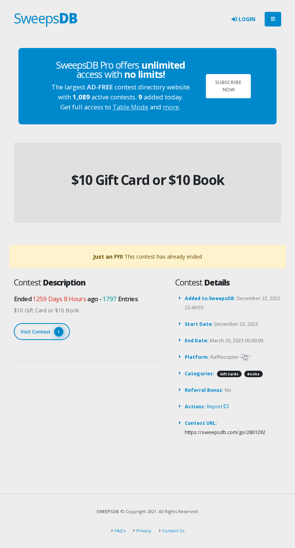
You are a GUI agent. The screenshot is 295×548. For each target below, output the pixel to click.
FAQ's (119, 530)
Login (246, 19)
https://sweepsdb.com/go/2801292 (225, 432)
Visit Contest (35, 331)
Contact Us (172, 530)
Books (253, 373)
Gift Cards (229, 373)
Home (132, 167)
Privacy (143, 530)
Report (215, 406)
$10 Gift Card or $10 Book (147, 180)
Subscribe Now (228, 86)
